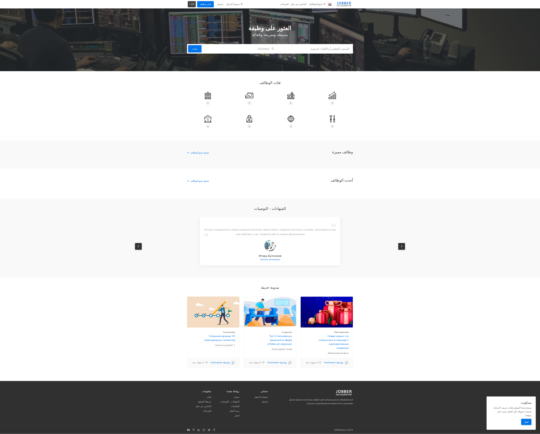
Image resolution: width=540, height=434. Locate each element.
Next (401, 246)
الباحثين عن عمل (298, 4)
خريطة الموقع (204, 401)
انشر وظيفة (205, 4)
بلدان (209, 397)
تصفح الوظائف (316, 4)
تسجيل (220, 4)
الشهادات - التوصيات (229, 401)
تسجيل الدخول (233, 4)
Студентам (287, 332)
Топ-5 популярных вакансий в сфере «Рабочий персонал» (279, 340)
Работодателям (341, 332)
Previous (138, 246)
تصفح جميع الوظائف (199, 152)
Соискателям (229, 332)
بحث (194, 48)
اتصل (237, 415)
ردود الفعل (234, 410)
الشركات (284, 4)
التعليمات (235, 406)
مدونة (236, 397)
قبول (526, 421)
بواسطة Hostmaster (334, 362)
